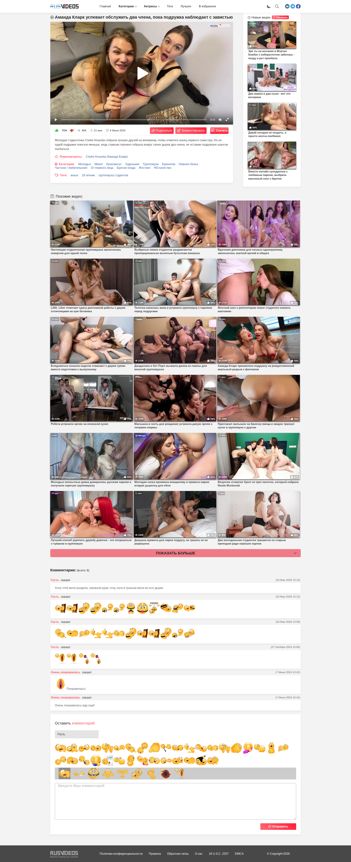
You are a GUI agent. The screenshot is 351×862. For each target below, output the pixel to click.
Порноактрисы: (71, 156)
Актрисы (150, 6)
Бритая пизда (126, 167)
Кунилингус (114, 164)
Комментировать (193, 130)
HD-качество (162, 167)
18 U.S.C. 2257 (219, 853)
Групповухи (151, 164)
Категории (126, 6)
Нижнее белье (188, 164)
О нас (199, 853)
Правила (155, 853)
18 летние (88, 175)
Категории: (67, 164)
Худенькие (132, 164)
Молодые (84, 164)
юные (74, 175)
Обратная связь (178, 853)
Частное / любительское (71, 167)
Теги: (63, 175)
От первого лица (102, 167)
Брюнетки (168, 164)
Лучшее (186, 6)
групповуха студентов (113, 175)
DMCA (239, 853)
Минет (99, 164)
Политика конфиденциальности (121, 853)
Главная (105, 6)
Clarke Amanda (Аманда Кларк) (107, 156)
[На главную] (63, 6)
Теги (170, 6)
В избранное (207, 6)
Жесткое (144, 167)
